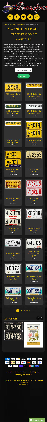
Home (5, 24)
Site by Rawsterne (23, 382)
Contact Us (37, 420)
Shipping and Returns (23, 374)
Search (9, 372)
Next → (27, 310)
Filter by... (23, 76)
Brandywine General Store (22, 380)
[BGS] (10, 17)
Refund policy (34, 372)
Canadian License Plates (16, 24)
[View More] (13, 339)
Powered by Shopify (23, 384)
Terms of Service (20, 372)
